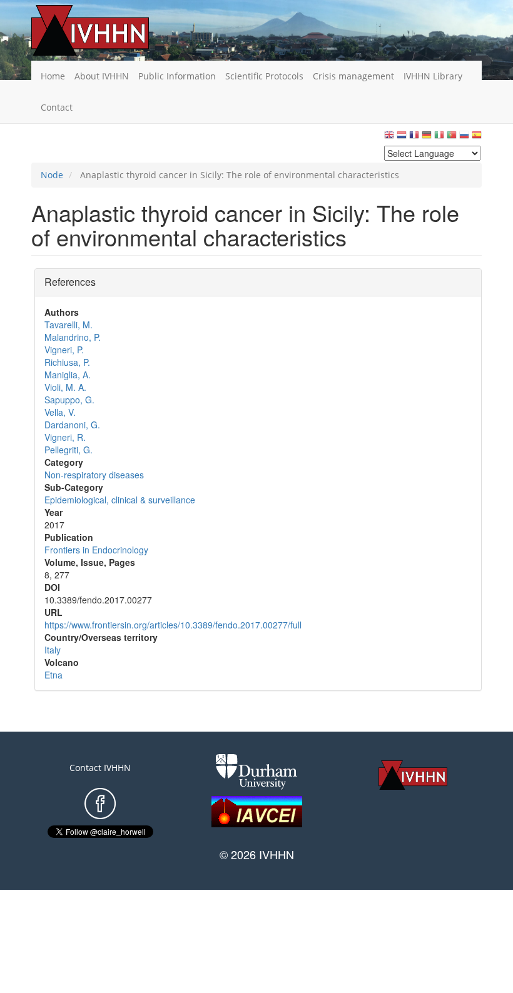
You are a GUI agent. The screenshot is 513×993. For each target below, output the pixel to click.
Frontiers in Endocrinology (96, 549)
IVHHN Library (433, 76)
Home (53, 76)
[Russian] (464, 138)
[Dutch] (402, 138)
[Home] (109, 30)
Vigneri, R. (65, 437)
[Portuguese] (452, 138)
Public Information (177, 76)
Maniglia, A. (67, 374)
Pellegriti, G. (68, 449)
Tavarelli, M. (68, 324)
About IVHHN (101, 76)
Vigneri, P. (64, 349)
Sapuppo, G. (69, 399)
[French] (414, 138)
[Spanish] (477, 138)
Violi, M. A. (65, 387)
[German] (427, 138)
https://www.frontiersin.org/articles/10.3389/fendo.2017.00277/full (173, 624)
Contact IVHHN (100, 768)
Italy (52, 649)
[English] (389, 138)
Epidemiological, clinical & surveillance (119, 499)
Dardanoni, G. (72, 424)
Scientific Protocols (264, 76)
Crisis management (353, 76)
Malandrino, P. (72, 337)
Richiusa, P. (67, 362)
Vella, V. (60, 412)
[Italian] (439, 138)
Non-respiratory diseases (94, 474)
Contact (57, 107)
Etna (53, 674)
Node (52, 175)
